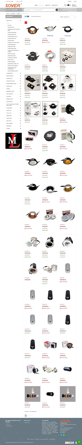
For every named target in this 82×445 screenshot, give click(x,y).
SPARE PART (8, 126)
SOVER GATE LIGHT (12, 55)
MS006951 (27, 224)
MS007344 (27, 65)
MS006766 (27, 329)
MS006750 (44, 403)
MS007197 (62, 65)
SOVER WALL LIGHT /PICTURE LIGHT (14, 30)
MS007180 (44, 91)
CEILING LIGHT (9, 78)
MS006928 (44, 277)
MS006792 (44, 304)
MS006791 (62, 304)
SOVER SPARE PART (12, 44)
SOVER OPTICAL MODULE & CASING (13, 51)
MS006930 (62, 251)
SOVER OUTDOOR (11, 53)
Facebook (61, 435)
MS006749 (62, 403)
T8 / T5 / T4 (8, 113)
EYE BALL (8, 88)
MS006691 (44, 378)
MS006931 (44, 251)
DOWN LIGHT (9, 86)
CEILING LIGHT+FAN (10, 81)
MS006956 (44, 171)
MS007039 (27, 144)
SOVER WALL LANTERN (12, 57)
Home (36, 5)
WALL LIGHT (8, 120)
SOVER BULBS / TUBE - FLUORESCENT (12, 68)
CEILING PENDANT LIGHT (11, 83)
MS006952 (62, 198)
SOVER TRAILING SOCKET (13, 71)
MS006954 (27, 198)
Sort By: (61, 17)
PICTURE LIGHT (9, 101)
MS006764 (62, 329)
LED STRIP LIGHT (9, 94)
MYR (21, 1)
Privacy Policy (9, 426)
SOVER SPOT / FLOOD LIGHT (13, 42)
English (12, 1)
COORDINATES (9, 73)
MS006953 (44, 198)
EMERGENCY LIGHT (10, 91)
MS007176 (27, 118)
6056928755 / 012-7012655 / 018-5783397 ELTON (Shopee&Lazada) (69, 10)
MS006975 (62, 144)
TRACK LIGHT (9, 118)
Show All (9, 25)
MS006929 (27, 277)
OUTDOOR (8, 96)
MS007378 (27, 38)
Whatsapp (64, 435)
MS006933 (62, 224)
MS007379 (62, 38)
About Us (47, 5)
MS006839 (44, 353)
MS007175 (44, 118)
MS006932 (27, 251)
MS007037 (44, 144)
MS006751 (27, 403)
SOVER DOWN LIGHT (12, 34)
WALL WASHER (9, 123)
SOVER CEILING (11, 27)
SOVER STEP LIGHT (11, 46)
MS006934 (44, 224)
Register (70, 1)
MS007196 (27, 91)
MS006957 (27, 171)
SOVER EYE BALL (25, 13)
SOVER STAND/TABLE (12, 32)
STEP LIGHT (8, 110)
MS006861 (62, 277)
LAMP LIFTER (8, 20)
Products (41, 5)
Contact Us (55, 5)
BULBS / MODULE (9, 76)
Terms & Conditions (44, 439)
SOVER (18, 13)
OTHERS (8, 128)
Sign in (75, 1)
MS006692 (27, 378)
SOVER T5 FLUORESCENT (13, 65)
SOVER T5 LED (10, 59)
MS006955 (62, 171)
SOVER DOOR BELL (11, 61)
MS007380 (44, 38)
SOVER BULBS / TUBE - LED (13, 63)
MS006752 (62, 378)
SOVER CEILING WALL (12, 48)
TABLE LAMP (8, 115)
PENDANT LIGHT (9, 99)
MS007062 (62, 118)
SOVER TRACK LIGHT (12, 38)
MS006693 (62, 353)
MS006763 (27, 353)
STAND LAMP (9, 108)
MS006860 (27, 304)
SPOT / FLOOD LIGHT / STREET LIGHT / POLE (12, 105)
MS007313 (44, 65)
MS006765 (44, 329)
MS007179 (62, 91)
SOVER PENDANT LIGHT (12, 36)
